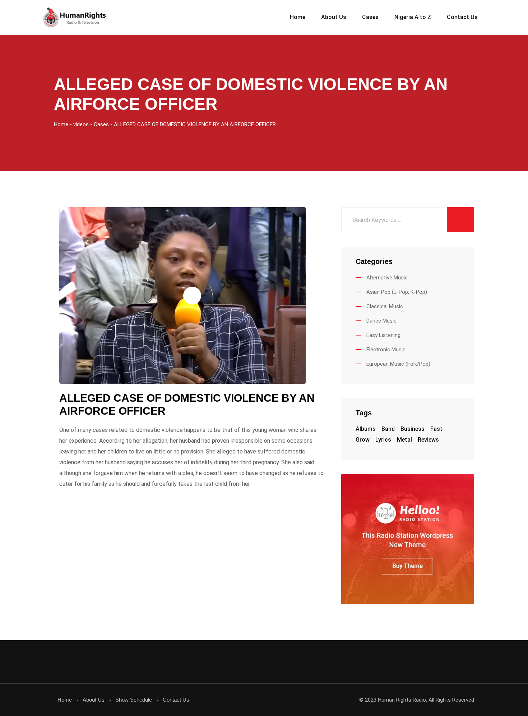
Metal (404, 439)
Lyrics (383, 439)
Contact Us (462, 17)
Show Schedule (133, 700)
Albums (366, 428)
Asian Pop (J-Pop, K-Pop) (396, 292)
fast (436, 428)
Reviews (428, 439)
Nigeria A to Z (412, 17)
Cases (370, 17)
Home (297, 17)
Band (388, 428)
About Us (333, 17)
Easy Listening (383, 335)
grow (363, 439)
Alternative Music (387, 277)
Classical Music (384, 306)
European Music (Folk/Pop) (398, 364)
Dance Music (381, 321)
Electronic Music (386, 349)
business (412, 428)
